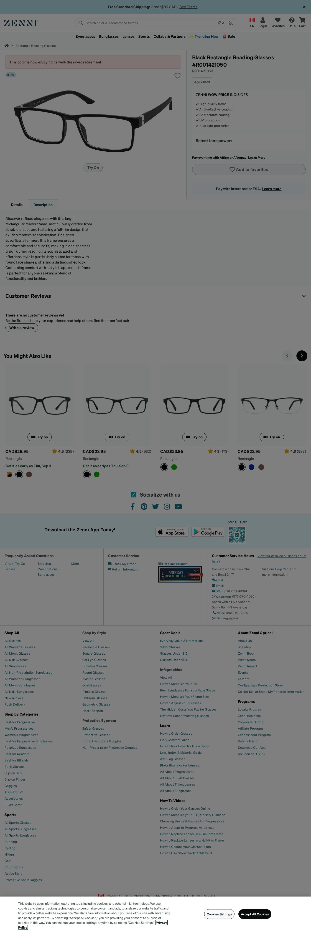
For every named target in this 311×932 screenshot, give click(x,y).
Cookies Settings (219, 914)
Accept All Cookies (255, 914)
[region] (155, 914)
